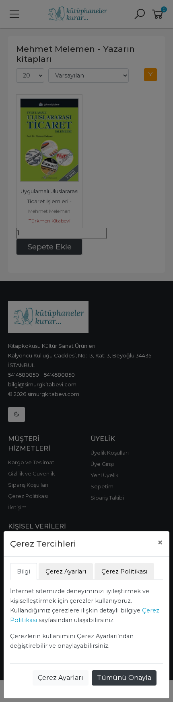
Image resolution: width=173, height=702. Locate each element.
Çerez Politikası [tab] (124, 571)
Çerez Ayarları (60, 678)
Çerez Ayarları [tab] (65, 571)
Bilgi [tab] (23, 571)
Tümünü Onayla (124, 678)
